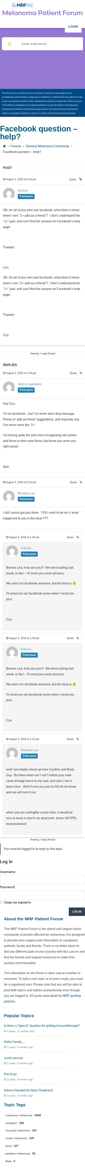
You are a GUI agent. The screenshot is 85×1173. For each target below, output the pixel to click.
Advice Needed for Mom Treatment (28, 1090)
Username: (8, 872)
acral (11, 1145)
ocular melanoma (19, 1138)
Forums (15, 146)
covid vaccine (13, 1058)
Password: (7, 887)
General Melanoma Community (47, 146)
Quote (72, 179)
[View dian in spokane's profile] (9, 392)
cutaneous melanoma (23, 1115)
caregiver (14, 1123)
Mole (10, 1161)
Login (73, 26)
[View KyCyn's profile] (9, 198)
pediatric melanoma (20, 1153)
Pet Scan (10, 1074)
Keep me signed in (17, 902)
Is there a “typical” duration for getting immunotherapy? (42, 1025)
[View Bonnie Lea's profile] (9, 501)
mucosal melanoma (21, 1130)
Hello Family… (14, 1041)
